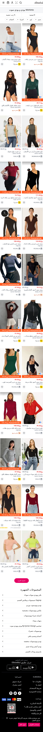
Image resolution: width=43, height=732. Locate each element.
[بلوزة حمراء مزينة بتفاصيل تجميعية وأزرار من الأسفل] (32, 408)
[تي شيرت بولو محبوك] (10, 131)
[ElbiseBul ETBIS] (11, 708)
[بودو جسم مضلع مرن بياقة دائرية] (10, 177)
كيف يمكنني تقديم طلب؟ (32, 707)
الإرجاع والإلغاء (36, 713)
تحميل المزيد (21, 581)
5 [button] (41, 97)
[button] (38, 19)
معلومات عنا (37, 681)
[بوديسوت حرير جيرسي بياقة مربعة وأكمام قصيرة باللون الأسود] (32, 39)
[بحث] (20, 2)
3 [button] (41, 146)
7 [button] (19, 374)
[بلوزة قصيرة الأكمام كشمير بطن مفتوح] (10, 546)
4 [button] (19, 281)
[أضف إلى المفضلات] (24, 64)
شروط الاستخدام (35, 688)
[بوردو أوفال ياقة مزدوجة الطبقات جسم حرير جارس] (32, 500)
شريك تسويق (16, 681)
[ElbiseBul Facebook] (19, 693)
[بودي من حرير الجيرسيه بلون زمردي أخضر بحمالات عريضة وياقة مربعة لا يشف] (10, 362)
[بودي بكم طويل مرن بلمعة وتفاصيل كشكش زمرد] (32, 85)
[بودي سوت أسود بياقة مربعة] (32, 362)
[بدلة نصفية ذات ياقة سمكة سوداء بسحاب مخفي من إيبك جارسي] (10, 500)
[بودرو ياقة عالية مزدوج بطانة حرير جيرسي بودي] (10, 408)
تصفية (32, 15)
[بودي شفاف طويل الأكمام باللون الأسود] (10, 85)
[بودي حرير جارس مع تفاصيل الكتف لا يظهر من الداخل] (10, 224)
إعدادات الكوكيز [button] (34, 725)
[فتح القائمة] (3, 2)
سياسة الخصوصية (35, 691)
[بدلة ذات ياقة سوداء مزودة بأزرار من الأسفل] (32, 454)
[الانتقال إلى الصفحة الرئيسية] (39, 3)
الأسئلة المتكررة (35, 703)
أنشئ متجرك (16, 685)
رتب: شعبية (10, 15)
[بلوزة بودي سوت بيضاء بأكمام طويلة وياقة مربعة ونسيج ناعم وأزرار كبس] (10, 39)
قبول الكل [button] (22, 725)
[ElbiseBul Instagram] (11, 693)
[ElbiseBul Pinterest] (15, 693)
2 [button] (19, 51)
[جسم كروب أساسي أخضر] (32, 546)
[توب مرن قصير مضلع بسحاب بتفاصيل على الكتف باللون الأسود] (32, 316)
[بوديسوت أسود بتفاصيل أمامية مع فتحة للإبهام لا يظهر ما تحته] (32, 177)
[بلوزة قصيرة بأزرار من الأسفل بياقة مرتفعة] (32, 131)
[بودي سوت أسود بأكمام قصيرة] (32, 270)
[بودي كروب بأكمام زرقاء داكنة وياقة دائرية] (10, 270)
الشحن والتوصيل (35, 710)
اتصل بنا (38, 685)
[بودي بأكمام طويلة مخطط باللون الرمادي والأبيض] (10, 454)
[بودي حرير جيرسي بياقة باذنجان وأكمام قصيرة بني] (32, 224)
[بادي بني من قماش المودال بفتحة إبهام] (10, 316)
